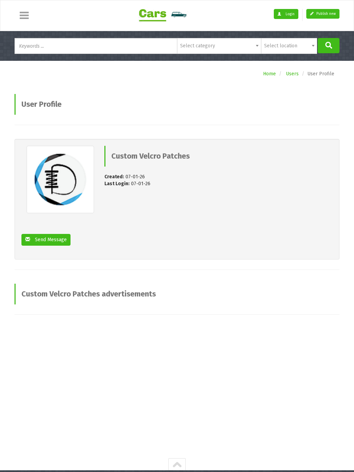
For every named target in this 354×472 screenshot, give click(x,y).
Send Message (50, 240)
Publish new (325, 14)
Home (269, 74)
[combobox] (219, 46)
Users (292, 74)
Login (290, 14)
